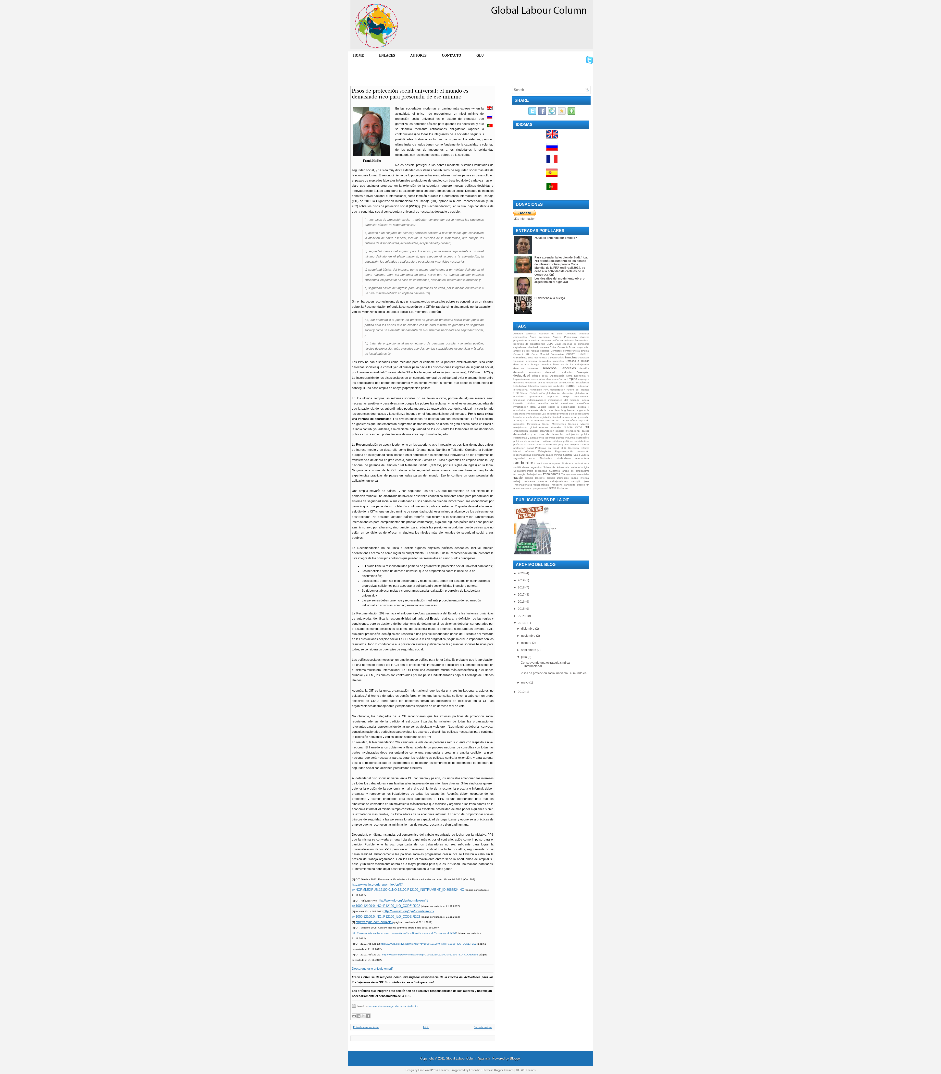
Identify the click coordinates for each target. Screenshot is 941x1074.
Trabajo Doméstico (558, 477)
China (553, 347)
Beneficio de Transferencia (529, 343)
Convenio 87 (521, 354)
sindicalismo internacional (573, 458)
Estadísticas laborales (526, 386)
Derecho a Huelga (577, 360)
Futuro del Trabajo (578, 389)
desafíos (584, 368)
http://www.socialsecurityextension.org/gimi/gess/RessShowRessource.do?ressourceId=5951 (404, 933)
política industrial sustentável (572, 437)
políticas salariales (523, 444)
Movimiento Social (538, 424)
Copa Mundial (540, 354)
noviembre (528, 635)
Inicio (426, 1027)
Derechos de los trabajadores (571, 364)
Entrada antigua (483, 1027)
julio (524, 657)
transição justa (580, 481)
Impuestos (519, 400)
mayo (525, 682)
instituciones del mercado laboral (568, 400)
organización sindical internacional (560, 430)
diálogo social (540, 375)
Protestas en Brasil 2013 (551, 448)
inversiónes (583, 403)
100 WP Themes (526, 1070)
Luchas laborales (534, 420)
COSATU (571, 354)
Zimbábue (562, 488)
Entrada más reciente (366, 1027)
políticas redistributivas (576, 441)
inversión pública (524, 403)
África (533, 337)
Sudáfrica (554, 470)
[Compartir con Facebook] (368, 1015)
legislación (546, 417)
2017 (521, 594)
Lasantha (474, 1070)
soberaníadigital (580, 467)
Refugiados (544, 451)
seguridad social (397, 1006)
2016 (521, 601)
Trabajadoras (534, 474)
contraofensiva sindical (576, 350)
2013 (521, 623)
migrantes (518, 424)
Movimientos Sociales (565, 424)
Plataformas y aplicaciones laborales (534, 437)
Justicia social (546, 406)
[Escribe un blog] (358, 1015)
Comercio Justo (566, 347)
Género (524, 393)
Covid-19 (584, 354)
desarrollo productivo (558, 372)
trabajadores (551, 474)
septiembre (529, 650)
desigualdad (521, 375)
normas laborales (378, 1006)
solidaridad (541, 470)
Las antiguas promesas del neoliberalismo (565, 413)
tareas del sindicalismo (575, 470)
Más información (524, 218)
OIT (587, 427)
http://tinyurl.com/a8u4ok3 (374, 922)
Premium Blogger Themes (498, 1070)
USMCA (551, 488)
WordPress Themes (437, 1070)
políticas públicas (552, 441)
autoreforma (567, 340)
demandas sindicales (551, 361)
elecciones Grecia (556, 379)
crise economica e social (542, 357)
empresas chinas (535, 382)
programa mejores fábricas (573, 444)
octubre (526, 643)
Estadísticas (582, 382)
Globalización (537, 393)
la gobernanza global (573, 410)
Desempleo (583, 372)
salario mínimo (554, 454)
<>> (553, 529)
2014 (521, 616)
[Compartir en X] (363, 1015)
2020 (521, 573)
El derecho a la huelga (549, 298)
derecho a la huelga (526, 364)
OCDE (578, 427)
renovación (583, 451)
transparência (541, 484)
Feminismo (536, 389)
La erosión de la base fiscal (543, 410)
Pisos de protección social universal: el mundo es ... (555, 673)
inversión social (547, 403)
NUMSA (568, 427)
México (574, 420)
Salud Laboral (581, 454)
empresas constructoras (560, 382)
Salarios (567, 454)
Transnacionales (522, 484)
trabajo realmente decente (530, 481)
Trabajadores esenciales (575, 474)
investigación (520, 406)
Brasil (558, 343)
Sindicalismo (546, 458)
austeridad (534, 340)
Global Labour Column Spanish (468, 1058)
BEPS (550, 343)
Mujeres (585, 424)
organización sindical (525, 430)
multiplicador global (525, 427)
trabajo (518, 477)
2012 (521, 692)
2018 (521, 587)
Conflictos (556, 350)
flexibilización (557, 389)
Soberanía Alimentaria (556, 467)
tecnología (519, 474)
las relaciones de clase (526, 417)
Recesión (573, 448)
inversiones (567, 403)
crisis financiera (566, 357)
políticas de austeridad (526, 441)
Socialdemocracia (523, 470)
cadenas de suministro (575, 343)
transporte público (574, 484)
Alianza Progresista (565, 337)
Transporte (556, 484)
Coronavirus (557, 354)
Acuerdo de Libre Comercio (557, 333)
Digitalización (557, 375)
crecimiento (520, 357)
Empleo (572, 379)
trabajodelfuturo (559, 481)
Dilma (569, 375)
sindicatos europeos (548, 463)
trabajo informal (580, 477)
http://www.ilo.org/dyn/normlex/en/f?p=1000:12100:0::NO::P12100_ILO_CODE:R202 (429, 943)
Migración (584, 420)
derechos (546, 364)
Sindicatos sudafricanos (575, 463)
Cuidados (518, 361)
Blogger (515, 1058)
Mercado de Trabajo (557, 420)
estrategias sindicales (552, 386)
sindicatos (412, 1006)
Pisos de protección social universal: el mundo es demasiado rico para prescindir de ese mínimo (410, 93)
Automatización (550, 340)
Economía (580, 375)
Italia (533, 406)
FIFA (546, 389)
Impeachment (581, 396)
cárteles (544, 347)
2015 (521, 608)
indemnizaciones (536, 400)
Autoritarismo (582, 340)
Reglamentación (564, 451)
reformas (529, 451)
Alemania (544, 337)
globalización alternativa (559, 393)
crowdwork (583, 357)
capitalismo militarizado (526, 347)
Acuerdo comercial (524, 333)
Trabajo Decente (535, 477)
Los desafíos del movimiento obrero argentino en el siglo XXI (559, 280)
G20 (516, 392)
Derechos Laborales (559, 368)
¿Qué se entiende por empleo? (555, 238)
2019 (521, 580)
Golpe (566, 396)
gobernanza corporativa (545, 396)
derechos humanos (525, 368)
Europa (570, 386)
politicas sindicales (546, 444)
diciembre (528, 628)
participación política (577, 434)
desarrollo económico (527, 372)
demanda (531, 361)
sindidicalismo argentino (527, 467)
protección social (523, 448)
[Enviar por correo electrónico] (354, 1015)
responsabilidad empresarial (529, 454)
